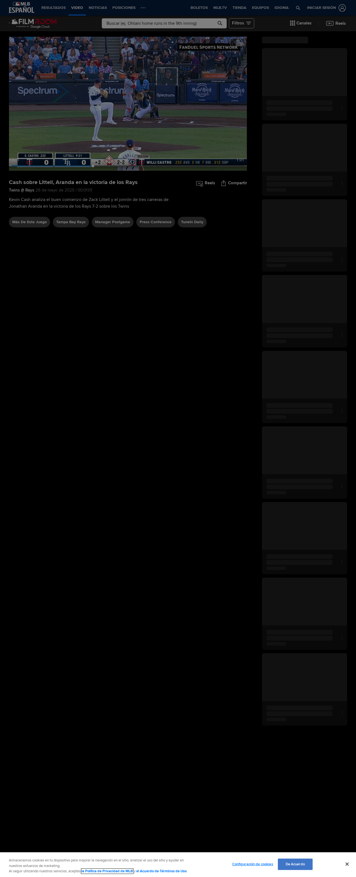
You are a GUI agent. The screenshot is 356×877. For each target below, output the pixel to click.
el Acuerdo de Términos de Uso (161, 871)
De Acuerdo (295, 864)
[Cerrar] (347, 864)
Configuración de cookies (252, 864)
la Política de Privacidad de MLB (107, 871)
